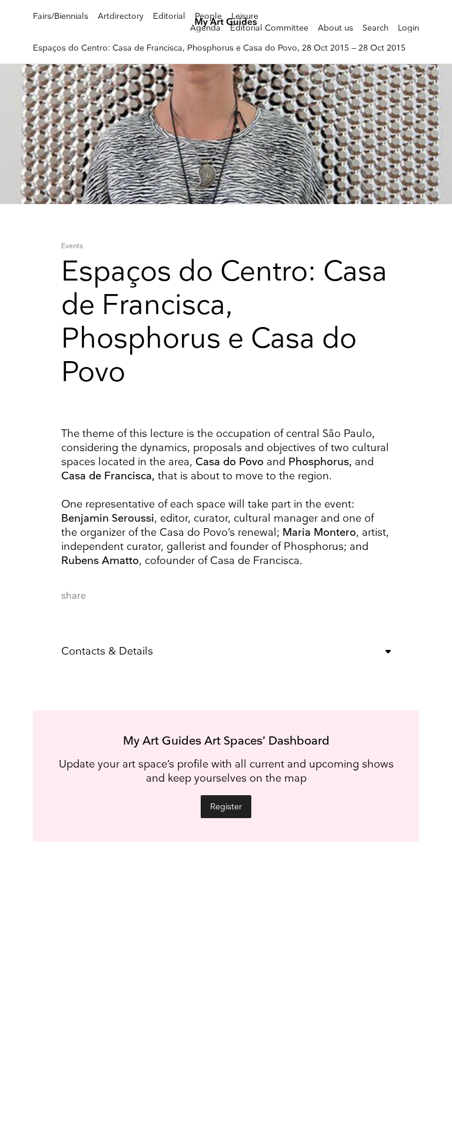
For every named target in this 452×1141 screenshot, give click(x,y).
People (208, 16)
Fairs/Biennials (60, 16)
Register (226, 807)
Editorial (169, 16)
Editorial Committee (269, 28)
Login (408, 28)
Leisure (244, 16)
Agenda (205, 28)
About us (335, 28)
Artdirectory (121, 16)
